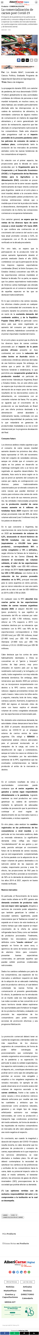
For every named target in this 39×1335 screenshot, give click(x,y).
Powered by (19, 1330)
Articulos (27, 1287)
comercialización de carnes (12, 1217)
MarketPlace (10, 1291)
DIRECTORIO (27, 1294)
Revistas (27, 1291)
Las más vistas (27, 1282)
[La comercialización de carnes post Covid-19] (19, 45)
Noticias (10, 1287)
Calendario (27, 1298)
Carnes (5, 1215)
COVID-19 (14, 1215)
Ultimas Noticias (11, 1282)
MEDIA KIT (10, 1302)
